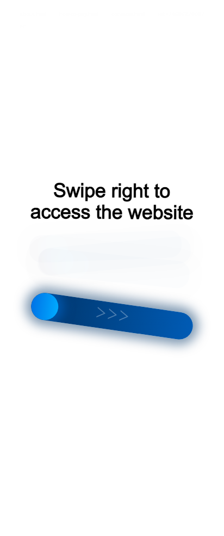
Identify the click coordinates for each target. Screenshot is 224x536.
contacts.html (128, 14)
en (23, 26)
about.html (33, 14)
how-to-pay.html (78, 14)
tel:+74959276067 (181, 14)
